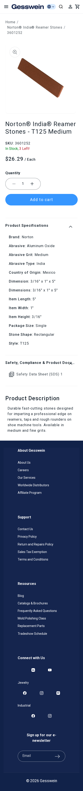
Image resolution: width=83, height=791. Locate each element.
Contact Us (25, 529)
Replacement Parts (31, 626)
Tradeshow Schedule (32, 633)
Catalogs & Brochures (33, 603)
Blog (21, 596)
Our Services (26, 477)
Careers (23, 470)
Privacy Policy (27, 536)
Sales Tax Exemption (32, 552)
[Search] (61, 6)
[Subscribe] (57, 756)
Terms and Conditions (33, 559)
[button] (6, 6)
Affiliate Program (30, 492)
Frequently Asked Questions (37, 611)
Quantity (12, 173)
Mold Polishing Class (32, 618)
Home (10, 22)
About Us (24, 462)
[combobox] (61, 6)
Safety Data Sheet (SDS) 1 (39, 374)
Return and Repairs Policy (35, 544)
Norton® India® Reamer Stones (34, 27)
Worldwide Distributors (33, 485)
